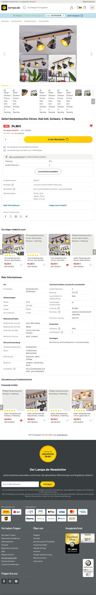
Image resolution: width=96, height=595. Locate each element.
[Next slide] (93, 101)
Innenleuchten (16, 21)
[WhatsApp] (21, 216)
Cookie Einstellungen (10, 564)
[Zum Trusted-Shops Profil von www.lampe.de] (80, 543)
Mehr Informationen (11, 205)
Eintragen (48, 484)
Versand (4, 545)
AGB (3, 551)
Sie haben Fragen (8, 535)
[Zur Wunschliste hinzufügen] (91, 125)
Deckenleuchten (30, 21)
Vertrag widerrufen (9, 558)
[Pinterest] (16, 216)
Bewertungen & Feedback (44, 541)
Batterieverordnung (9, 548)
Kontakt (36, 538)
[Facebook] (5, 216)
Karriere (36, 551)
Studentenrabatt (40, 545)
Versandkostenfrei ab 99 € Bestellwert (23, 147)
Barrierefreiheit (39, 558)
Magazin (36, 535)
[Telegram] (26, 216)
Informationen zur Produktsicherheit (16, 379)
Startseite (5, 21)
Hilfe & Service (89, 1)
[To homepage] (10, 7)
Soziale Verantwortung (42, 554)
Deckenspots (44, 21)
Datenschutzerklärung (62, 496)
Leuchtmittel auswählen (48, 171)
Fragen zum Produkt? (58, 205)
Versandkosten (19, 133)
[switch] (88, 574)
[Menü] (92, 560)
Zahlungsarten (7, 541)
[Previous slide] (3, 101)
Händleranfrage (39, 548)
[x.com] (11, 216)
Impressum (38, 561)
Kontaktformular (47, 494)
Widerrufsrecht (7, 554)
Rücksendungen (8, 561)
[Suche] (24, 7)
